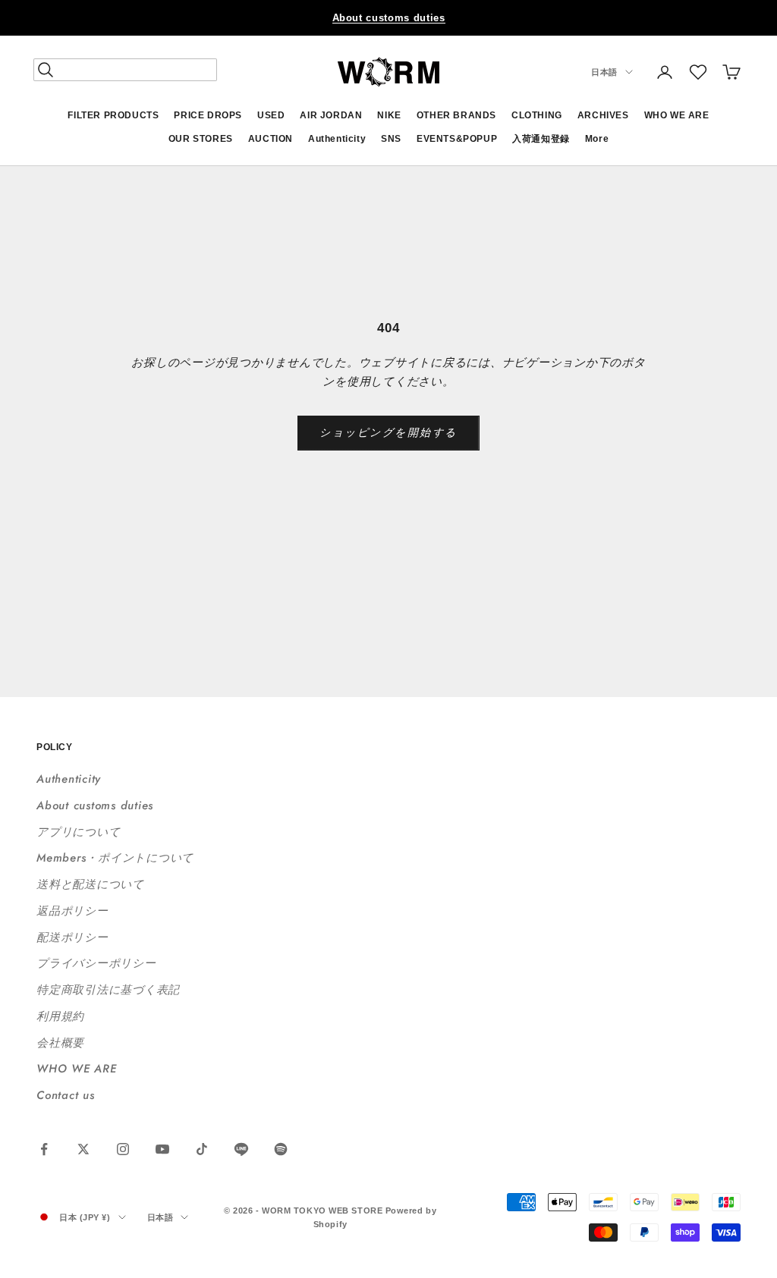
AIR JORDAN (331, 115)
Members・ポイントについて (114, 857)
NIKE (389, 115)
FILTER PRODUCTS (113, 115)
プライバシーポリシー (96, 963)
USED (271, 115)
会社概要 (60, 1043)
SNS (391, 138)
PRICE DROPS (208, 115)
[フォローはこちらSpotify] (280, 1149)
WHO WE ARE (676, 115)
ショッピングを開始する (388, 432)
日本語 (604, 72)
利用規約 (60, 1016)
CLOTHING (536, 115)
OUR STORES (200, 138)
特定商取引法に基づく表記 (108, 989)
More (597, 138)
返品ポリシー (72, 911)
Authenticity (337, 138)
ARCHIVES (603, 115)
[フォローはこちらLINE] (241, 1149)
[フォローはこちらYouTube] (162, 1149)
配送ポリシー (72, 937)
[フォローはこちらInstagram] (123, 1149)
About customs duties (388, 18)
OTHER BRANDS (456, 115)
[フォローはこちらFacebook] (44, 1149)
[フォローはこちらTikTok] (201, 1149)
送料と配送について (90, 884)
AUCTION (270, 138)
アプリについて (78, 832)
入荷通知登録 (541, 138)
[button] (698, 72)
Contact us (65, 1095)
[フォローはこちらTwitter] (83, 1149)
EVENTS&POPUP (457, 138)
